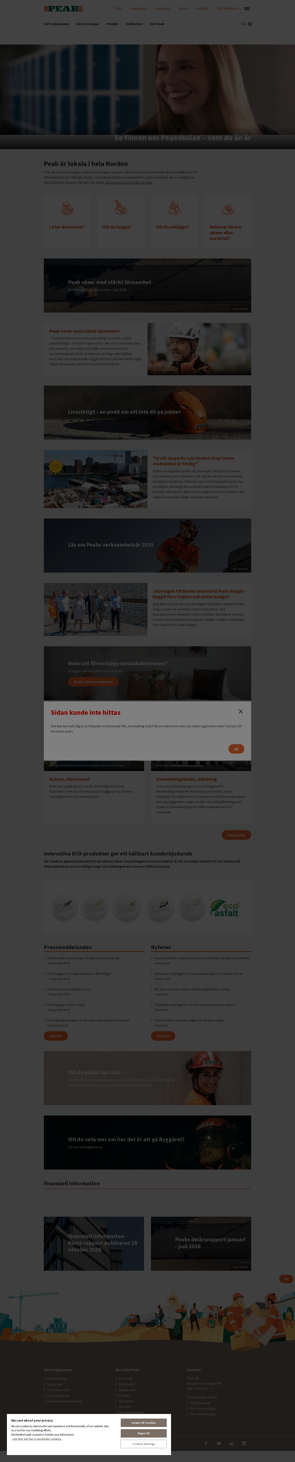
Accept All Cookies (144, 1423)
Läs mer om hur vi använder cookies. (37, 1439)
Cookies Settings (143, 1444)
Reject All (144, 1433)
